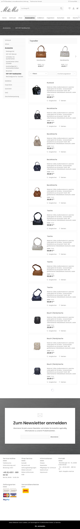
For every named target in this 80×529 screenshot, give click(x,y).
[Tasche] (37, 218)
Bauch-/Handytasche (55, 313)
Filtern (34, 74)
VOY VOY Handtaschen (13, 74)
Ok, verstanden (40, 526)
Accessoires (9, 48)
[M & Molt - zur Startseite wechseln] (9, 9)
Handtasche (41, 60)
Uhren (7, 44)
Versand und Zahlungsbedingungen (28, 466)
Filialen (42, 463)
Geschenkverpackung (12, 96)
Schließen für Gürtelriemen (10, 58)
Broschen (9, 71)
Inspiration (8, 85)
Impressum (43, 472)
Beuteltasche (52, 108)
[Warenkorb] (77, 8)
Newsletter (43, 465)
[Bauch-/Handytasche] (37, 321)
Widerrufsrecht (26, 470)
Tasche (50, 211)
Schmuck (8, 40)
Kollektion (8, 81)
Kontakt (23, 463)
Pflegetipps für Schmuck (48, 468)
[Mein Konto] (73, 8)
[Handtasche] (41, 51)
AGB (22, 474)
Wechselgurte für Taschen (14, 76)
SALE (6, 92)
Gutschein (8, 89)
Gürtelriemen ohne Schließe (12, 62)
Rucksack (50, 83)
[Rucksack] (37, 90)
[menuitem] (41, 8)
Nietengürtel (10, 51)
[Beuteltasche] (37, 116)
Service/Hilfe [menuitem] (73, 1)
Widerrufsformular (27, 472)
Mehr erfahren (66, 522)
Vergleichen (53, 101)
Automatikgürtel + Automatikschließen (12, 67)
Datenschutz (44, 470)
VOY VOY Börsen (11, 54)
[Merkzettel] (69, 8)
